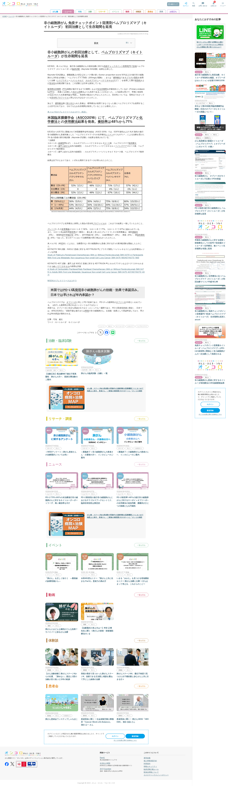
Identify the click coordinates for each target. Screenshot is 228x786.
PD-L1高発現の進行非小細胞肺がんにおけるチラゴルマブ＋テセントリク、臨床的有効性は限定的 (97, 500)
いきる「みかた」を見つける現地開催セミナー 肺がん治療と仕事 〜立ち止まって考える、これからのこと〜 (133, 581)
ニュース (11, 16)
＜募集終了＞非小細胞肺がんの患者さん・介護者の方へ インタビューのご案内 (97, 455)
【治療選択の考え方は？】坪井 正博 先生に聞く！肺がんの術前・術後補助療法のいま (97, 631)
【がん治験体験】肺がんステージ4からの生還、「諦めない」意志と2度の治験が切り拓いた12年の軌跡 (61, 676)
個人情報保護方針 (150, 761)
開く (127, 43)
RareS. (102, 758)
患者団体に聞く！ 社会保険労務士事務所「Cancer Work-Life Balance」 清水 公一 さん (97, 722)
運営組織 (147, 758)
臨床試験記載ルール (151, 769)
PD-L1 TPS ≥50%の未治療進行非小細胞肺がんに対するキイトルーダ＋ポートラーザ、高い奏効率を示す (61, 500)
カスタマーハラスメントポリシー (156, 775)
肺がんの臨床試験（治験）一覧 (94, 373)
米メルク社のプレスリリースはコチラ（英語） (67, 112)
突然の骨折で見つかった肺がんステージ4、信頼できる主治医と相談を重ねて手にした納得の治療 (97, 676)
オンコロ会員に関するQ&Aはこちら (125, 740)
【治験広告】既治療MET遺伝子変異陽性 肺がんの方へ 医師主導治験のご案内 (61, 377)
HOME (4, 16)
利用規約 (147, 764)
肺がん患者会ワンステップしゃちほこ (61, 719)
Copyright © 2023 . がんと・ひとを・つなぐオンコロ (96, 783)
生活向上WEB (105, 763)
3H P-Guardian (105, 769)
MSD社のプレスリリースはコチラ (62, 280)
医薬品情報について (151, 772)
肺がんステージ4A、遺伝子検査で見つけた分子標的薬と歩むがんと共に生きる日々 (133, 676)
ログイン (115, 736)
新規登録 (135, 736)
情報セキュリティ (150, 766)
